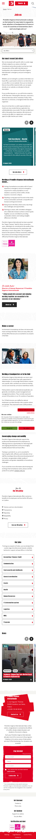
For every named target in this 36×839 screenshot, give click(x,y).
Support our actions (18, 814)
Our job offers (18, 816)
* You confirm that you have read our (17, 770)
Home (4, 9)
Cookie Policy (28, 834)
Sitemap (6, 834)
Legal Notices (16, 834)
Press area (18, 806)
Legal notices (30, 412)
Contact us (18, 803)
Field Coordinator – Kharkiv (17, 139)
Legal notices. (11, 771)
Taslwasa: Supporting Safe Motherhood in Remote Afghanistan (18, 675)
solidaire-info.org (19, 471)
